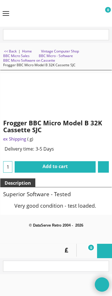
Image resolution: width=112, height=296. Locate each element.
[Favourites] (103, 166)
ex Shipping (14, 139)
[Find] (103, 35)
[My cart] (102, 13)
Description (18, 183)
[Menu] (6, 13)
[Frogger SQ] (96, 93)
